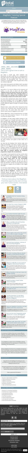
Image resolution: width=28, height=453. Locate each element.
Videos (3, 68)
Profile (3, 66)
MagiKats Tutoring (21, 12)
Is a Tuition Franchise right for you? (16, 213)
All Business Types (14, 442)
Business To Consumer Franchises (9, 390)
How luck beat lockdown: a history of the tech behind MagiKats (16, 243)
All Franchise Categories (4, 12)
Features (26, 12)
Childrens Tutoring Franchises (8, 382)
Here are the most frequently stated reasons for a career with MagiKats (16, 314)
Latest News (14, 445)
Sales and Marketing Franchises (9, 385)
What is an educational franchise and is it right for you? (16, 288)
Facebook (12, 417)
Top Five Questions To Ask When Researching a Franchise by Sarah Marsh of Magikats (15, 297)
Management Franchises (7, 394)
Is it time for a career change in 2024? (16, 204)
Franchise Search (14, 437)
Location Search (14, 438)
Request (8, 68)
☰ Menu (14, 8)
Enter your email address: (6, 426)
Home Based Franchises (7, 393)
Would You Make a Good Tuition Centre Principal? (15, 281)
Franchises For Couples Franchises (9, 391)
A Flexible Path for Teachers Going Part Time (16, 196)
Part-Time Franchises (6, 396)
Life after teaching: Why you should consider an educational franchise (16, 253)
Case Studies (14, 66)
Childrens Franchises (6, 380)
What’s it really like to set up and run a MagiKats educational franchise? (16, 263)
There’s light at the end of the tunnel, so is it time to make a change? (16, 233)
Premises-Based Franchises (8, 397)
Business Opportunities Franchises (9, 377)
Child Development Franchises (8, 379)
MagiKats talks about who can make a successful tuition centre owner (16, 322)
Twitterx (15, 417)
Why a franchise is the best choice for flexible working (16, 272)
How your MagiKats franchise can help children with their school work (17, 307)
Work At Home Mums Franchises (9, 400)
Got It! (25, 450)
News (8, 66)
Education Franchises (12, 12)
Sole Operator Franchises (7, 399)
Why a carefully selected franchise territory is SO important (16, 222)
